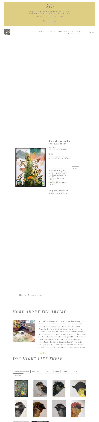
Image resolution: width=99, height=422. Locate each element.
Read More (42, 353)
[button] (33, 31)
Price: (33, 371)
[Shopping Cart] (93, 32)
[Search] (90, 32)
